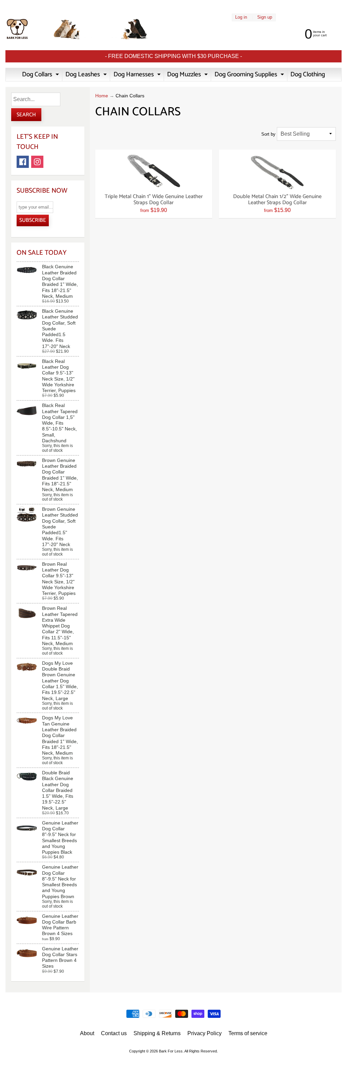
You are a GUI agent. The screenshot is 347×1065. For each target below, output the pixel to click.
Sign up (264, 17)
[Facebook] (23, 162)
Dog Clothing (307, 74)
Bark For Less (171, 1051)
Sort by (268, 134)
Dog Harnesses (138, 75)
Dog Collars (41, 75)
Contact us (114, 1033)
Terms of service (247, 1033)
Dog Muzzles (188, 75)
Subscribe (32, 220)
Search (26, 114)
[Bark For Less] (77, 29)
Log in (241, 17)
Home (101, 95)
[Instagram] (37, 162)
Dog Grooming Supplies (250, 75)
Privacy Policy (204, 1033)
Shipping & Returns (157, 1033)
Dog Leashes (86, 75)
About (87, 1033)
